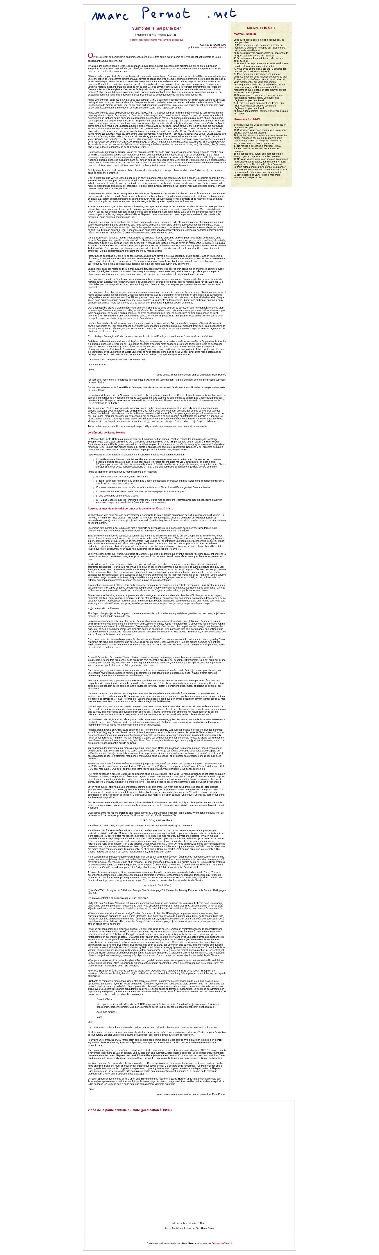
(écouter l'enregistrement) (143, 39)
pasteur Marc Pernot (215, 47)
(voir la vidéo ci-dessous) (170, 39)
